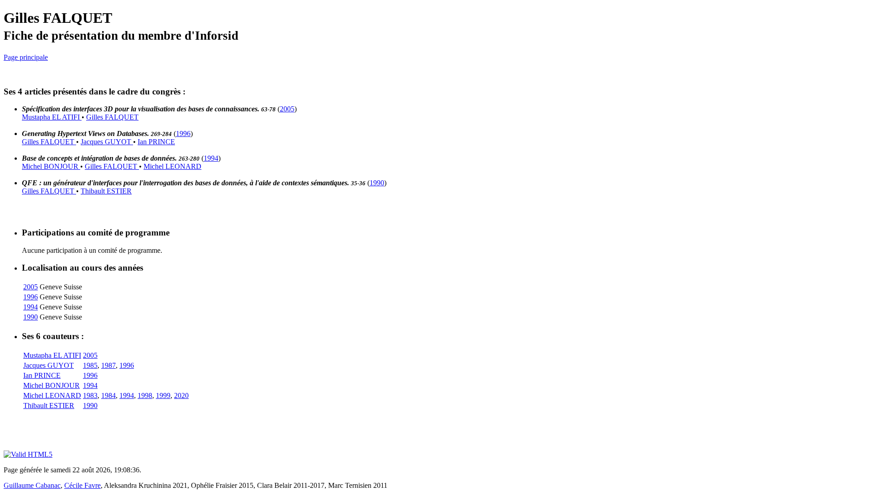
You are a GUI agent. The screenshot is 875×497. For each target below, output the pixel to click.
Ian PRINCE (156, 142)
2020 (181, 395)
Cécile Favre (82, 485)
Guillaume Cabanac (32, 485)
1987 (108, 365)
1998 (145, 395)
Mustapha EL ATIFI (52, 117)
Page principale (26, 57)
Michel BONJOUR (51, 166)
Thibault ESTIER (106, 191)
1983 (90, 395)
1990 (377, 183)
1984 (108, 395)
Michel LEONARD (172, 166)
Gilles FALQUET (112, 117)
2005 (287, 109)
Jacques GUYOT (107, 142)
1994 (211, 158)
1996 (183, 133)
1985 (90, 365)
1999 (163, 395)
